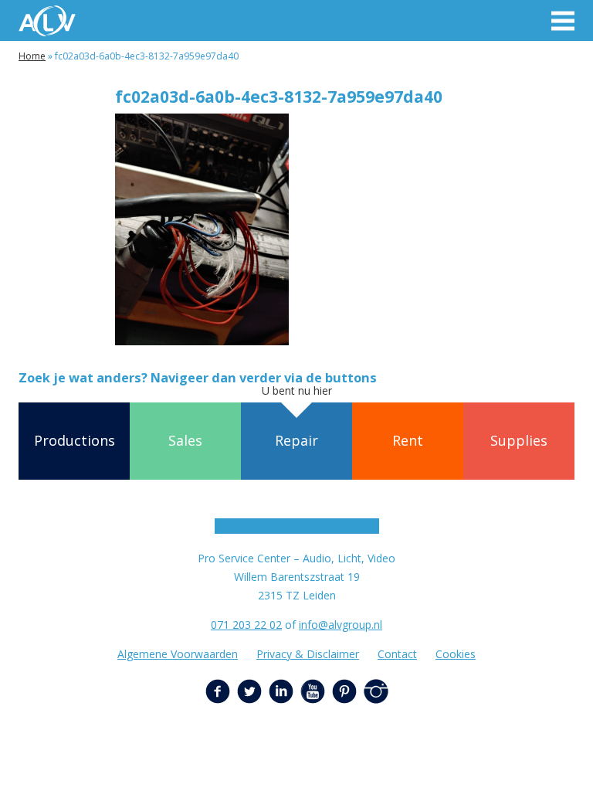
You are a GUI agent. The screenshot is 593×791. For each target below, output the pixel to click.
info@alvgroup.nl (340, 624)
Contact (397, 654)
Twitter (249, 691)
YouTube (312, 691)
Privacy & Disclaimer (307, 654)
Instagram (376, 691)
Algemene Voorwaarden (177, 654)
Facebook (217, 691)
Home (32, 56)
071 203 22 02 (246, 624)
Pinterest (344, 691)
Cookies (455, 654)
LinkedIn (281, 691)
